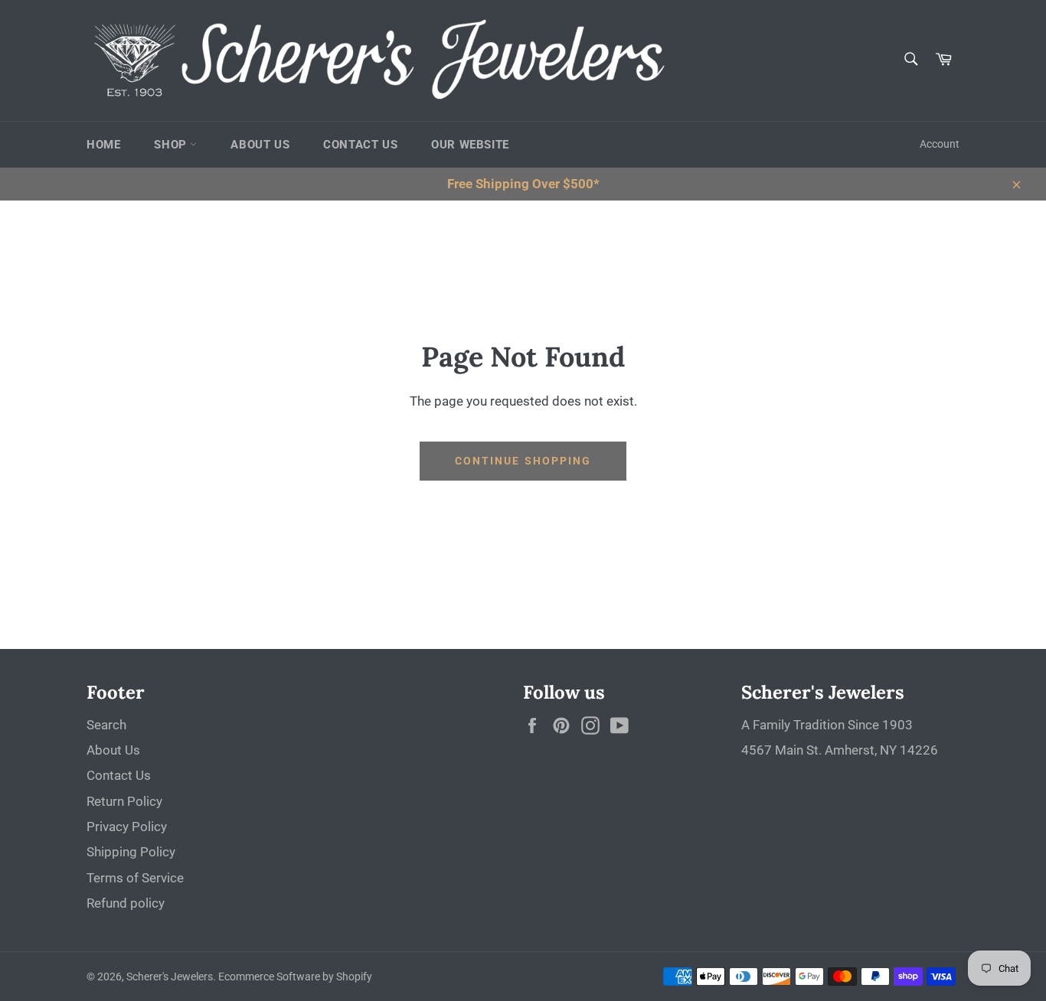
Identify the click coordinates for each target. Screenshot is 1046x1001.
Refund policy (126, 903)
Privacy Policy (127, 826)
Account (939, 144)
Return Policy (124, 801)
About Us (259, 145)
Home (103, 145)
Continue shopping (523, 461)
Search (106, 724)
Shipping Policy (131, 851)
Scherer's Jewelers (169, 976)
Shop (172, 145)
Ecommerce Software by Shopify (295, 976)
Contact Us (360, 145)
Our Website (470, 145)
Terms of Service (135, 877)
